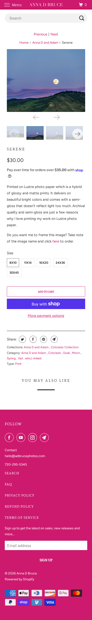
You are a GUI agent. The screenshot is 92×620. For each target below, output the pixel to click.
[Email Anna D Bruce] (45, 437)
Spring (12, 358)
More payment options (46, 316)
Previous (40, 34)
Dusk (67, 353)
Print (18, 363)
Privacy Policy (19, 495)
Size (10, 253)
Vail (21, 358)
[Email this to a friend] (54, 339)
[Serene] (46, 80)
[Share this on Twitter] (22, 339)
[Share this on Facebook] (32, 339)
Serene (16, 148)
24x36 (60, 262)
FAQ (8, 484)
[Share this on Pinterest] (43, 339)
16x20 (43, 262)
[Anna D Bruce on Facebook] (10, 437)
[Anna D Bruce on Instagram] (33, 437)
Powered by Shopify (19, 579)
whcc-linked (33, 358)
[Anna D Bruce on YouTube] (21, 437)
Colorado (55, 353)
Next (54, 34)
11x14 (28, 262)
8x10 (13, 262)
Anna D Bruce (27, 573)
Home (24, 43)
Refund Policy (19, 506)
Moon (76, 353)
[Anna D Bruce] (46, 4)
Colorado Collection (65, 347)
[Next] (56, 117)
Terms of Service (22, 517)
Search (12, 473)
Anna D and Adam (45, 43)
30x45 (14, 272)
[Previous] (35, 117)
